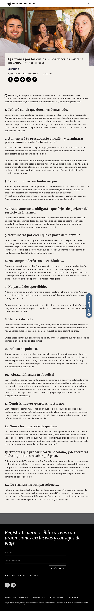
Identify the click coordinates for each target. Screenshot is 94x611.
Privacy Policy (58, 321)
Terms (49, 321)
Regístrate (69, 314)
